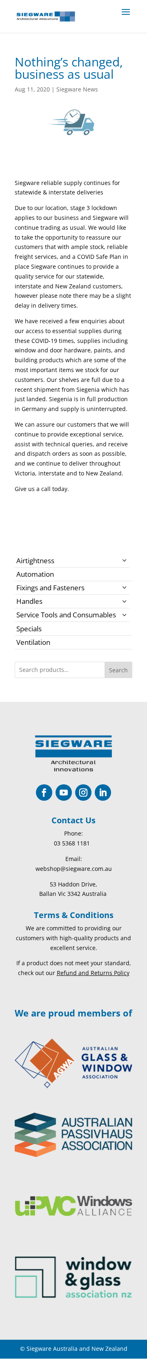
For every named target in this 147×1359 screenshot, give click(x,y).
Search (118, 670)
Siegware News (77, 89)
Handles (29, 601)
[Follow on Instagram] (83, 792)
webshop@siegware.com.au (74, 869)
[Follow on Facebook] (44, 792)
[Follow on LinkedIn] (103, 792)
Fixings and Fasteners (50, 587)
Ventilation (33, 642)
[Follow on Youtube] (64, 792)
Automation (35, 574)
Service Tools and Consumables (66, 614)
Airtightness (35, 560)
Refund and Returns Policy (93, 973)
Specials (29, 628)
